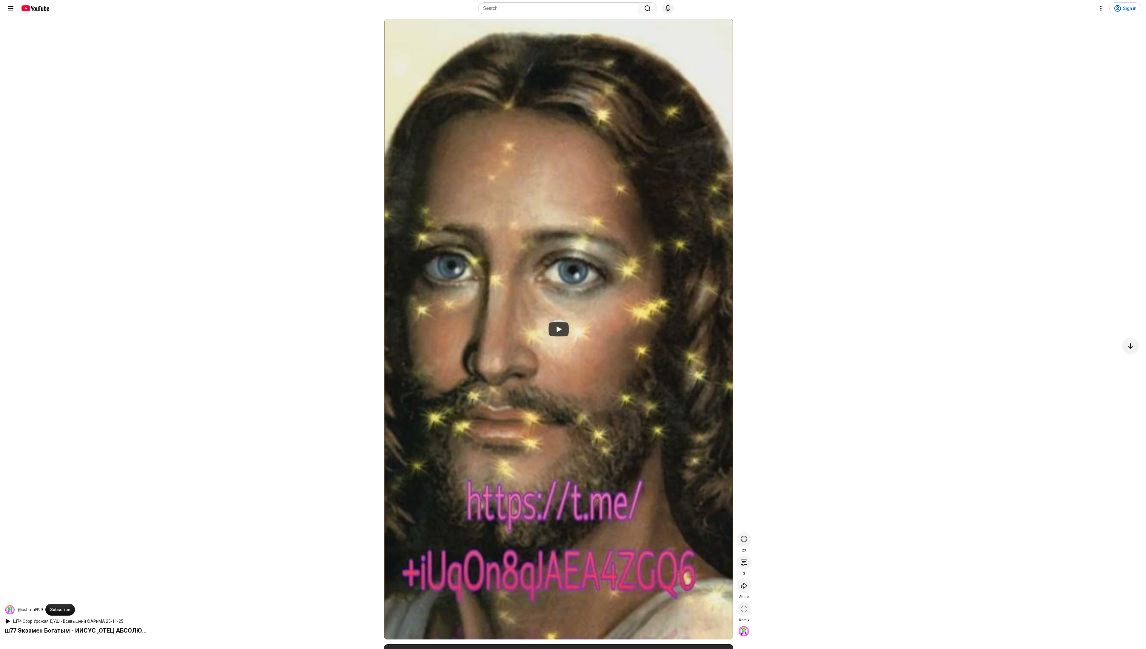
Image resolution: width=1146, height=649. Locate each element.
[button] (10, 609)
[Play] (559, 329)
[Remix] (744, 609)
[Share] (744, 586)
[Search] (647, 8)
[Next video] (1130, 346)
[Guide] (10, 8)
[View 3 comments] (744, 562)
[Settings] (1101, 8)
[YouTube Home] (35, 8)
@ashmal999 (30, 609)
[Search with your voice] (668, 8)
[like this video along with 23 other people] (744, 539)
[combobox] (560, 8)
